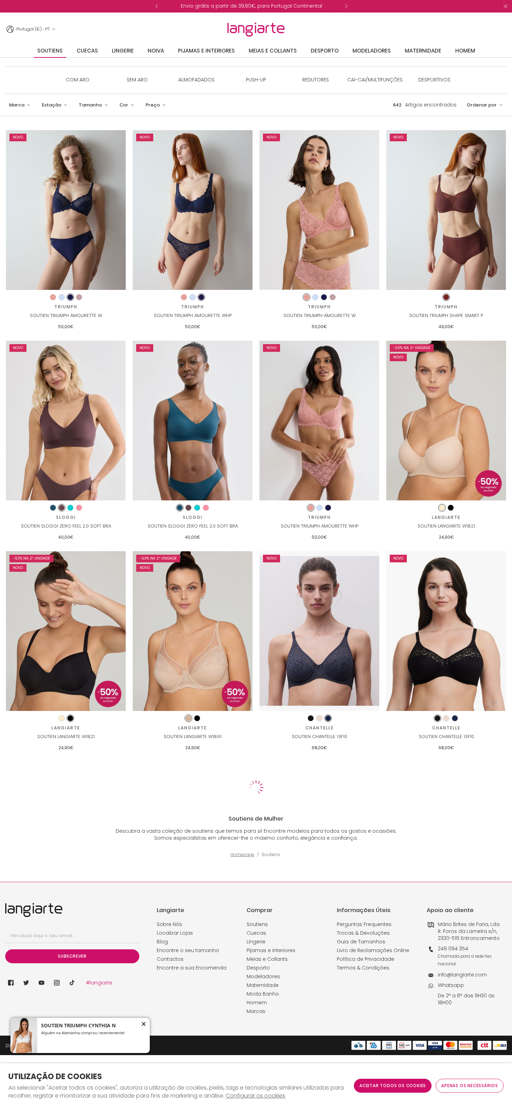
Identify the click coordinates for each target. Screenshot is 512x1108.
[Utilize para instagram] (56, 982)
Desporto (258, 967)
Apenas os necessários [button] (469, 1086)
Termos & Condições (363, 967)
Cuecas (256, 932)
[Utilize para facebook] (10, 982)
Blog (162, 941)
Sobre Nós (169, 924)
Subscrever (72, 956)
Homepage (242, 854)
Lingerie (256, 941)
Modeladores (263, 976)
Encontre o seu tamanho (188, 950)
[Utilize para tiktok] (72, 982)
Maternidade (263, 985)
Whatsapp (451, 985)
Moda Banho (263, 993)
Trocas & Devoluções (363, 932)
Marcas (256, 1011)
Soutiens (257, 924)
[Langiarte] (256, 30)
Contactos (170, 959)
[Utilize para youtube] (41, 982)
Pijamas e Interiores (271, 950)
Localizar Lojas (175, 932)
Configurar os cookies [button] (255, 1096)
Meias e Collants (267, 959)
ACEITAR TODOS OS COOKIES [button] (392, 1086)
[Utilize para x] (26, 982)
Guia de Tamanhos (361, 941)
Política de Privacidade (365, 959)
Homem (257, 1002)
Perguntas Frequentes (364, 924)
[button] (19, 105)
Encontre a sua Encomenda (191, 967)
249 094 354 (453, 948)
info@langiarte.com (462, 974)
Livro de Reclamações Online (373, 950)
